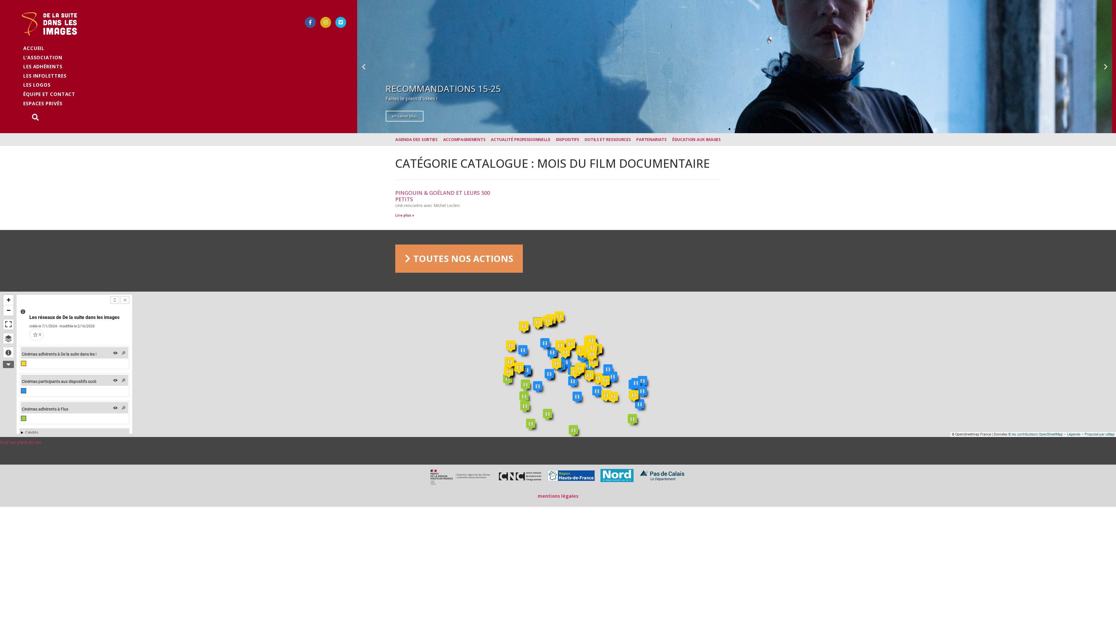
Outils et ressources (607, 139)
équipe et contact (49, 94)
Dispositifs (567, 139)
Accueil (33, 48)
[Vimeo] (340, 22)
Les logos (37, 85)
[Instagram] (325, 22)
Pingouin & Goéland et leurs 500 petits (442, 196)
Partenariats (651, 139)
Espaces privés (42, 103)
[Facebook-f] (310, 22)
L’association (42, 57)
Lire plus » (404, 215)
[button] (729, 129)
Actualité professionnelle (520, 139)
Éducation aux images (696, 139)
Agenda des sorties (416, 139)
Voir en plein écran (20, 442)
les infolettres (45, 76)
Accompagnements (464, 139)
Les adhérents (42, 66)
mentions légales (558, 496)
